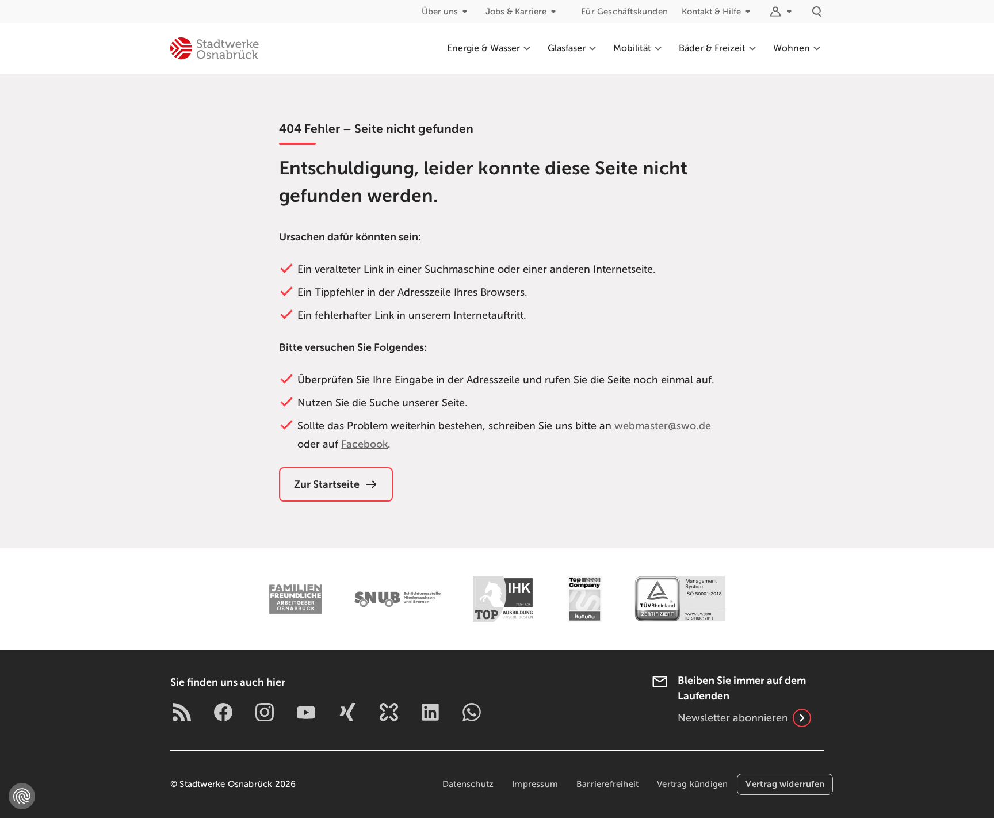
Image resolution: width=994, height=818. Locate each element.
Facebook (364, 444)
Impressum (535, 784)
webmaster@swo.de (662, 425)
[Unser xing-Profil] (347, 712)
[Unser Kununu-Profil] (389, 712)
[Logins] (782, 11)
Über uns (440, 11)
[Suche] (817, 11)
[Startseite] (214, 48)
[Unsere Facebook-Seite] (223, 712)
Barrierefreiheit (607, 784)
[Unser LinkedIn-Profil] (430, 712)
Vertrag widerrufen (785, 784)
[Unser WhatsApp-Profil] (472, 712)
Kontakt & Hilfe (711, 11)
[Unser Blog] (182, 712)
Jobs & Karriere (515, 11)
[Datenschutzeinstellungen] (22, 796)
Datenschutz (468, 784)
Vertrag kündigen (692, 784)
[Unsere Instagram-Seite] (264, 712)
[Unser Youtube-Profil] (306, 712)
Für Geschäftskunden (624, 11)
